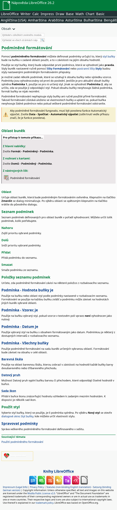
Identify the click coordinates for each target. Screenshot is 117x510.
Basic (100, 13)
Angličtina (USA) (13, 20)
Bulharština (93, 20)
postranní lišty (89, 68)
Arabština (56, 20)
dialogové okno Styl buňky (17, 416)
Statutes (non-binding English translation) (68, 487)
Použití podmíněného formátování (22, 441)
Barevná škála (12, 359)
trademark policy (44, 502)
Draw (60, 13)
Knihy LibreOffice (58, 471)
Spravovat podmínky (19, 423)
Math (79, 13)
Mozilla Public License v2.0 (41, 493)
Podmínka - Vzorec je (19, 309)
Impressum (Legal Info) (15, 487)
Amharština (37, 20)
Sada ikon (8, 391)
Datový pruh (10, 375)
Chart (90, 13)
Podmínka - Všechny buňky (25, 342)
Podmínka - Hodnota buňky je (27, 289)
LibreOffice (10, 13)
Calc (35, 13)
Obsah (6, 28)
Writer (26, 13)
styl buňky (109, 56)
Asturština (73, 20)
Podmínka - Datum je (19, 326)
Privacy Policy (37, 487)
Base (70, 13)
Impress (47, 13)
